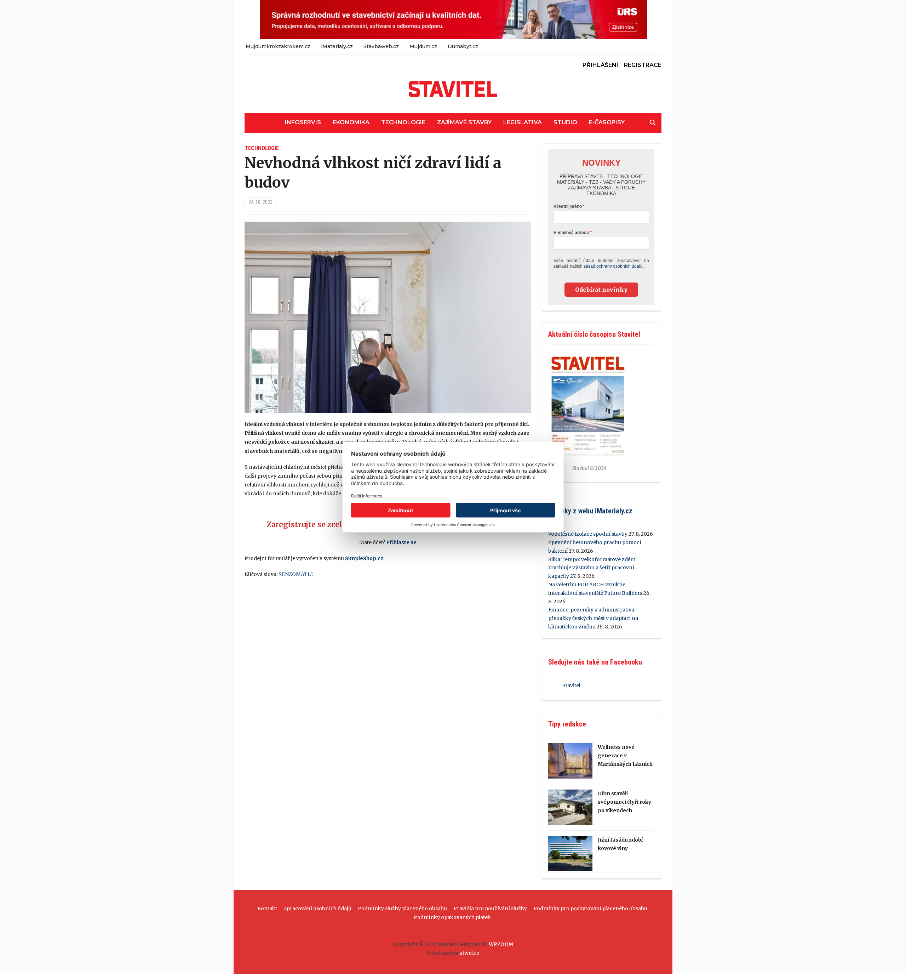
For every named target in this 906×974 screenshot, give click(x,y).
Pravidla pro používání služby (490, 908)
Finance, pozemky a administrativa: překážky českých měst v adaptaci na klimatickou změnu (593, 618)
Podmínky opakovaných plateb (452, 917)
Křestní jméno (568, 206)
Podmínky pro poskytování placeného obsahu (590, 908)
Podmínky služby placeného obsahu (402, 908)
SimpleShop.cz (364, 558)
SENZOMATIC (296, 574)
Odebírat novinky (601, 289)
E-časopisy (607, 122)
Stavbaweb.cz (381, 46)
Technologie (403, 122)
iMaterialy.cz (337, 46)
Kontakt (267, 908)
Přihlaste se (401, 542)
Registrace (642, 65)
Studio (565, 122)
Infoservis (303, 122)
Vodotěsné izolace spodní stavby (587, 534)
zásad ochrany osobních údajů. (614, 266)
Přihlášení (600, 65)
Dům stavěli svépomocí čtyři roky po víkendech (624, 802)
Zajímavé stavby (464, 122)
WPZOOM (501, 944)
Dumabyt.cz (463, 46)
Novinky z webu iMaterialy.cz (590, 511)
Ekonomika (351, 122)
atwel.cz (470, 953)
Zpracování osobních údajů (317, 908)
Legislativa (522, 122)
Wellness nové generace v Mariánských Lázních (625, 755)
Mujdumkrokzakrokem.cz (278, 46)
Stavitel (571, 685)
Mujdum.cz (423, 46)
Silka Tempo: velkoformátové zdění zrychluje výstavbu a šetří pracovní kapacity (592, 568)
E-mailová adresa (571, 232)
